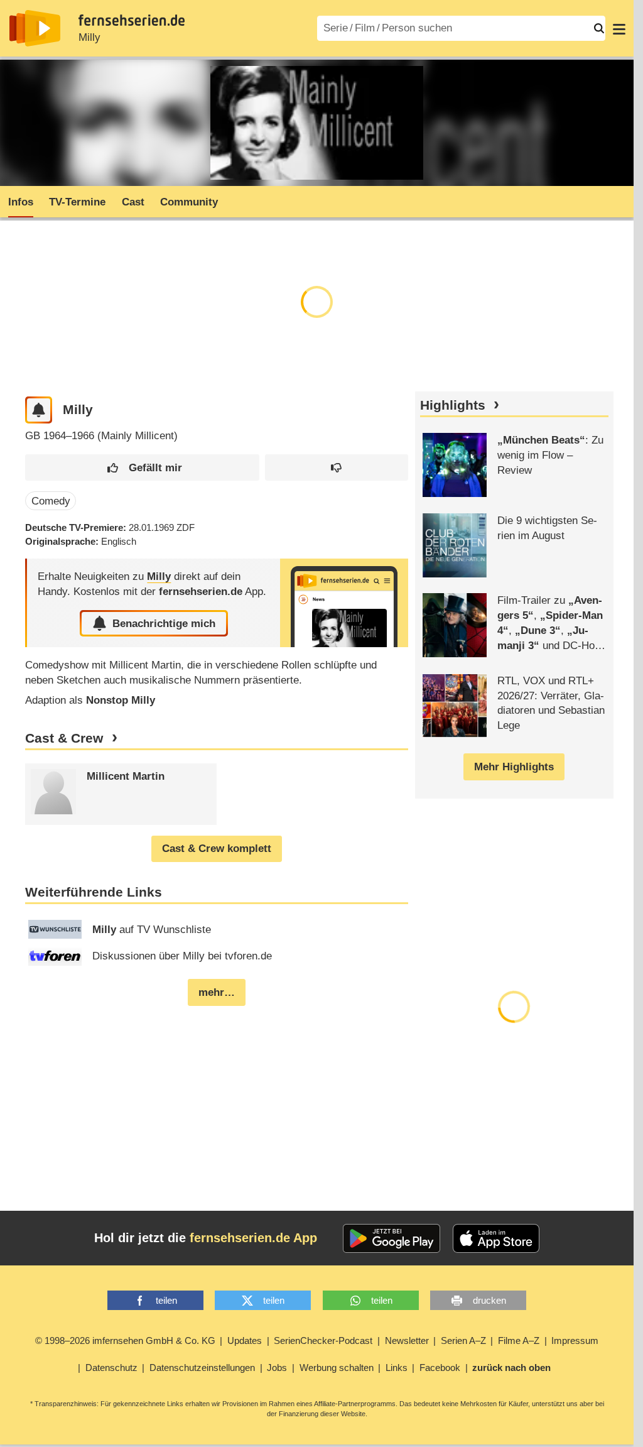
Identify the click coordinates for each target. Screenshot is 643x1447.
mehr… (216, 992)
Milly (89, 37)
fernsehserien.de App (253, 1238)
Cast (133, 202)
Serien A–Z (463, 1340)
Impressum (574, 1340)
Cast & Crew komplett (216, 849)
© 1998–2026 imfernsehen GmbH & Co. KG (125, 1340)
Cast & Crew (64, 738)
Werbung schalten (337, 1367)
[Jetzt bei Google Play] (391, 1238)
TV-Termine (77, 202)
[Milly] (344, 603)
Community (189, 202)
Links (397, 1367)
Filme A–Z (518, 1340)
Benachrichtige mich (163, 624)
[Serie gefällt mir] (142, 467)
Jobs (277, 1367)
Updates (244, 1340)
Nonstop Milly (120, 700)
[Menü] (619, 28)
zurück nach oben (511, 1367)
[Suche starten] (599, 28)
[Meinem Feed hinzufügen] (38, 410)
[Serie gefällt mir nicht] (336, 467)
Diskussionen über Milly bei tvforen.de (182, 956)
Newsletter (407, 1340)
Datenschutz (111, 1367)
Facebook (439, 1367)
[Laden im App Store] (496, 1238)
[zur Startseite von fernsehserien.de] (34, 28)
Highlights (452, 405)
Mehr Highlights (514, 767)
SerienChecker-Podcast (323, 1340)
